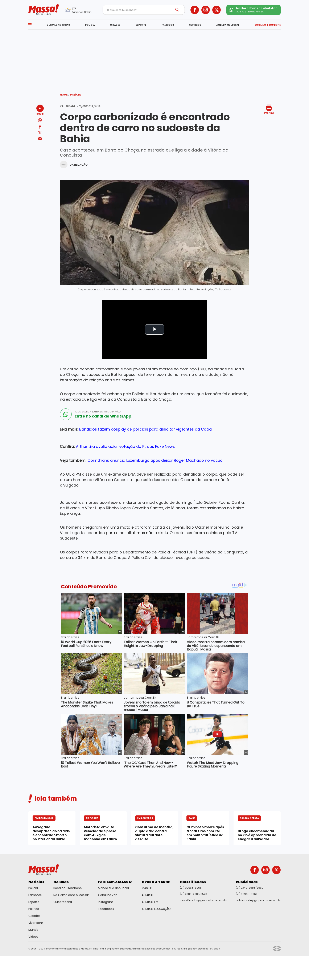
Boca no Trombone (67, 888)
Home (65, 94)
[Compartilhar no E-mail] (40, 138)
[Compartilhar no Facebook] (40, 127)
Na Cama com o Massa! (71, 895)
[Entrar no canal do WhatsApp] (66, 414)
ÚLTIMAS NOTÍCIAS (58, 25)
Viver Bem (35, 923)
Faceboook (106, 909)
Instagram (105, 902)
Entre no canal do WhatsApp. (103, 416)
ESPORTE (141, 25)
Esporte (33, 902)
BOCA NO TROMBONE (268, 25)
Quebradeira (62, 902)
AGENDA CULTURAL (227, 25)
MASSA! (147, 888)
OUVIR (40, 113)
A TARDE (147, 895)
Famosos (35, 895)
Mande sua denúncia (113, 888)
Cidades (34, 916)
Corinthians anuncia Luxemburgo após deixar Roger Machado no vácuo (155, 460)
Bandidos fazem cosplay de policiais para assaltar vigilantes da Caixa (145, 429)
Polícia (75, 94)
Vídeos (33, 937)
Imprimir (269, 112)
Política (33, 909)
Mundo (33, 930)
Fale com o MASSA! (115, 882)
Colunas (61, 882)
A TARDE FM (150, 902)
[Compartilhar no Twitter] (40, 133)
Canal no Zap (108, 895)
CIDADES (115, 25)
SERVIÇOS (195, 25)
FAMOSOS (168, 25)
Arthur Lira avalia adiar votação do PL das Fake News (125, 446)
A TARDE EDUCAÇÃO (156, 909)
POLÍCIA (90, 25)
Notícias (36, 882)
